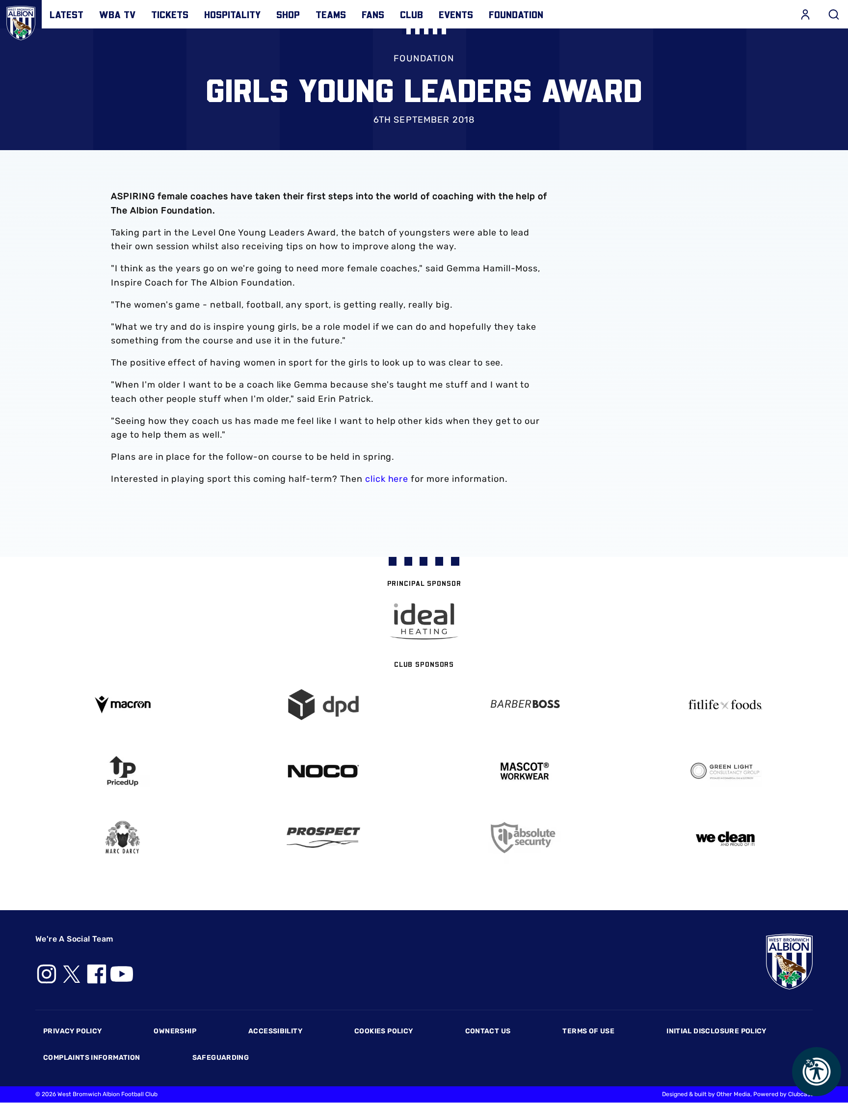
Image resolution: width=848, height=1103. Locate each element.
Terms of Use (588, 1031)
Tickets (169, 14)
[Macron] (122, 704)
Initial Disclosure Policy (716, 1031)
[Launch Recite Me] (816, 1071)
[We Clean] (726, 838)
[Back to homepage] (21, 21)
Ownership (175, 1031)
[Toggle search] (834, 14)
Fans (373, 14)
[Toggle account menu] (805, 14)
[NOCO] (324, 771)
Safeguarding (220, 1057)
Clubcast (800, 1094)
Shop (288, 14)
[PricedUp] (122, 771)
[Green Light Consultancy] (726, 771)
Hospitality (232, 14)
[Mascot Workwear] (524, 771)
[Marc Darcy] (122, 838)
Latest (66, 14)
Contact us (488, 1031)
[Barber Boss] (524, 705)
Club (411, 14)
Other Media (733, 1094)
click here (387, 478)
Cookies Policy (383, 1031)
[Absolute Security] (524, 838)
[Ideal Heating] (424, 621)
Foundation (516, 14)
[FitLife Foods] (726, 704)
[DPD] (324, 705)
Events (456, 14)
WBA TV (117, 14)
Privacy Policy (72, 1031)
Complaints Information (91, 1057)
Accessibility (275, 1031)
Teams (331, 14)
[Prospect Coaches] (324, 837)
